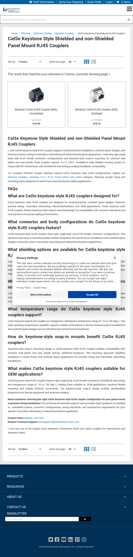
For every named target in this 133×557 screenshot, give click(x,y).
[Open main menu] (129, 9)
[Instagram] (84, 540)
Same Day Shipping (71, 2)
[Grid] (86, 61)
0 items (125, 2)
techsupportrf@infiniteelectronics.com (58, 422)
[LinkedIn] (70, 540)
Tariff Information (43, 2)
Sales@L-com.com (34, 418)
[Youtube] (63, 540)
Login (109, 2)
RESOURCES (15, 486)
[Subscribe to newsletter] (85, 519)
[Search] (129, 20)
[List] (93, 61)
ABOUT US (14, 497)
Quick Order (94, 2)
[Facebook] (57, 540)
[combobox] (66, 20)
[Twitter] (50, 540)
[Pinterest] (77, 540)
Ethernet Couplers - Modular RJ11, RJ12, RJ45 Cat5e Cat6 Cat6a (45, 177)
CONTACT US (16, 507)
